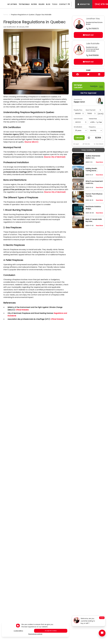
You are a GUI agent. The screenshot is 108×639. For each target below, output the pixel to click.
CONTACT (63, 4)
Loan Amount (78, 119)
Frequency (92, 127)
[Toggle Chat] (102, 633)
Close (102, 618)
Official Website (57, 319)
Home (5, 15)
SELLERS (41, 4)
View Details (99, 144)
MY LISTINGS (12, 4)
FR (69, 4)
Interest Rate (93, 119)
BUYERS (34, 4)
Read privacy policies (35, 634)
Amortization (78, 127)
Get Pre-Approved (88, 93)
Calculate (79, 138)
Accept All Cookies (51, 631)
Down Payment (90, 110)
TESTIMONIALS (24, 4)
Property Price (78, 110)
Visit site (87, 144)
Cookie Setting (18, 631)
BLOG (48, 4)
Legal (77, 144)
